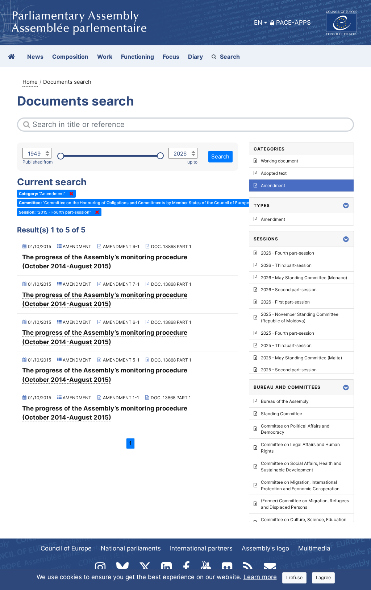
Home (30, 81)
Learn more (260, 577)
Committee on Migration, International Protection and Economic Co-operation (300, 485)
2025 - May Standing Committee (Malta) (301, 357)
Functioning (137, 56)
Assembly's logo (265, 548)
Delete (70, 193)
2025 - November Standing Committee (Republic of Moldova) (299, 317)
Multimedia (314, 548)
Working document (279, 161)
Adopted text (274, 173)
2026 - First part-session (285, 302)
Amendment (273, 185)
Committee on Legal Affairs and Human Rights (300, 448)
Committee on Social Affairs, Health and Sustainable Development (301, 467)
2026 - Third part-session (286, 265)
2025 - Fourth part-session (287, 333)
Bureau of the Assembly (285, 401)
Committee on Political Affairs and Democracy (295, 429)
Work (104, 56)
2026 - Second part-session (289, 289)
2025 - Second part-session (289, 369)
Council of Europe (66, 548)
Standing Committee (281, 413)
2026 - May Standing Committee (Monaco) (304, 277)
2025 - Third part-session (286, 345)
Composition (70, 56)
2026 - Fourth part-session (287, 253)
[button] (346, 205)
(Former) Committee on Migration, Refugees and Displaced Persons (305, 504)
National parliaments (131, 548)
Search (230, 56)
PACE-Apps (293, 22)
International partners (201, 548)
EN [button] (258, 22)
